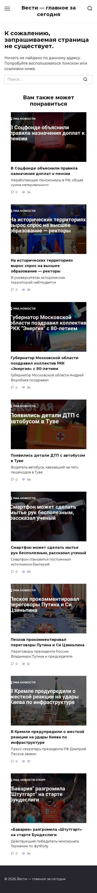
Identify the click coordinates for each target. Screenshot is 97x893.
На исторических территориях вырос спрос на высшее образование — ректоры (42, 265)
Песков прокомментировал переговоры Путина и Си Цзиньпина (47, 642)
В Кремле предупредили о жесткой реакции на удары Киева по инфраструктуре (47, 737)
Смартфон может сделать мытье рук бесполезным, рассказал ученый (48, 550)
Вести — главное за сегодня (48, 11)
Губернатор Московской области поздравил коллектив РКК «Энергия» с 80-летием (44, 363)
